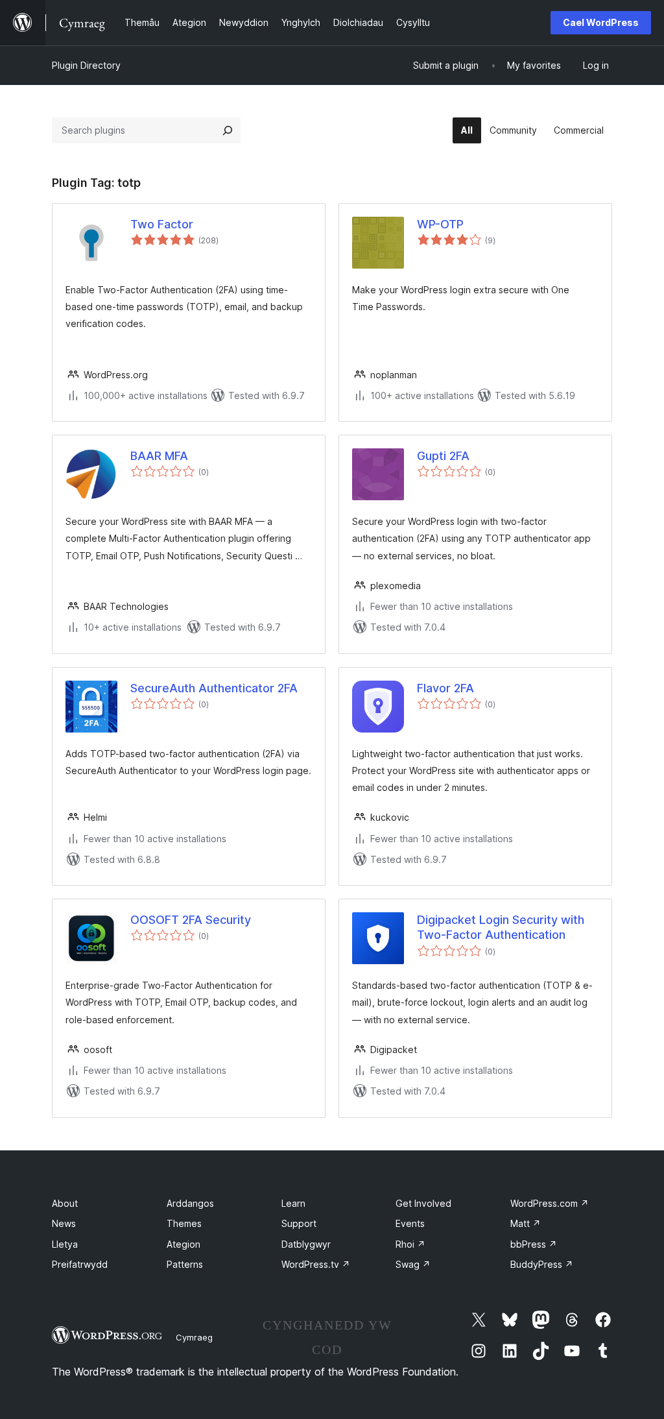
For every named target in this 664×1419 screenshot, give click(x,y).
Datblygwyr (306, 1244)
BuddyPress (541, 1264)
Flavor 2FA (445, 688)
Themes (184, 1223)
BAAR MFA (159, 456)
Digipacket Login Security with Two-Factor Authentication (500, 927)
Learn (293, 1203)
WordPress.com (549, 1203)
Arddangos (190, 1203)
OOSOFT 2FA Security (190, 920)
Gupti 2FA (443, 456)
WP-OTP (440, 224)
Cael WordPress (601, 22)
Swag (413, 1264)
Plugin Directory (86, 65)
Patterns (185, 1264)
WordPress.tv (315, 1264)
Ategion (183, 1244)
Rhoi (410, 1244)
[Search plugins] (228, 130)
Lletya (65, 1244)
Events (410, 1223)
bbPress (533, 1244)
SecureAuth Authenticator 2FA (214, 688)
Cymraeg (194, 1337)
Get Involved (423, 1203)
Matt (525, 1223)
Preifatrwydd (80, 1264)
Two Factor (161, 224)
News (64, 1223)
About (65, 1203)
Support (298, 1223)
